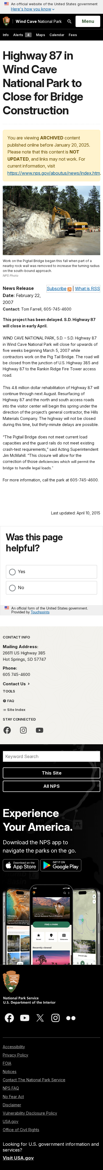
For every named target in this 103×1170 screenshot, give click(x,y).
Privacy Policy (15, 1055)
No (21, 587)
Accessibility (14, 1046)
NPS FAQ (11, 1088)
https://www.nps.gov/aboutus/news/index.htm (53, 173)
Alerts (21, 35)
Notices (9, 1071)
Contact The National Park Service (34, 1079)
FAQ (10, 701)
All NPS (51, 786)
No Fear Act (13, 1096)
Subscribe (56, 288)
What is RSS (87, 288)
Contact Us (15, 683)
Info (6, 35)
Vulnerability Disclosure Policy (30, 1113)
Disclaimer (12, 1104)
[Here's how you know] (51, 7)
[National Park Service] (6, 21)
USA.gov (10, 1121)
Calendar (56, 35)
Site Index (16, 709)
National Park (39, 21)
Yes (21, 571)
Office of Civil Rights (21, 1129)
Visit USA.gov (18, 1158)
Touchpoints (40, 611)
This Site (52, 773)
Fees (73, 35)
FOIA (7, 1063)
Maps (40, 35)
